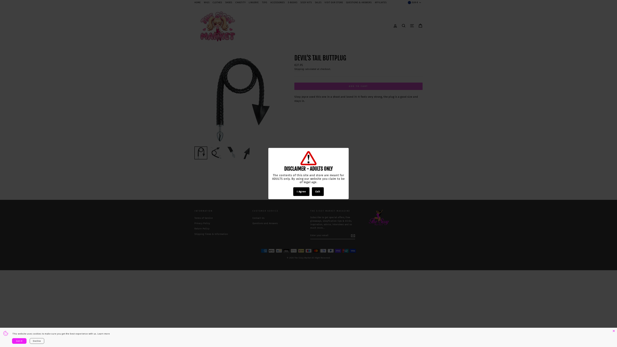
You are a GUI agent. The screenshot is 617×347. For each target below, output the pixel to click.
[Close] (613, 331)
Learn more (104, 333)
